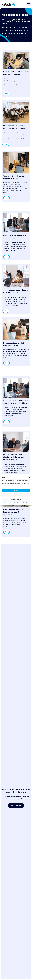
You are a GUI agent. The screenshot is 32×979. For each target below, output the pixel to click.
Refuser (16, 495)
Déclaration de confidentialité (20, 502)
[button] (29, 477)
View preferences (16, 499)
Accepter (16, 490)
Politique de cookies (8, 502)
